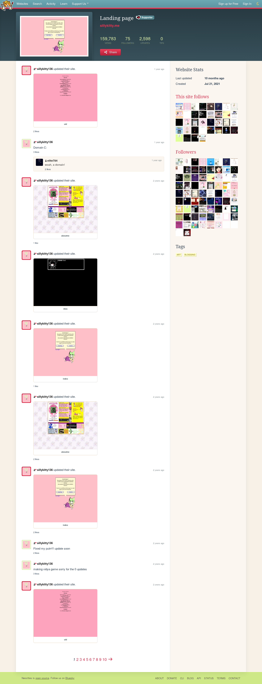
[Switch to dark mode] (258, 3)
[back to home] (7, 5)
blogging (190, 254)
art (179, 254)
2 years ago (158, 180)
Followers (186, 152)
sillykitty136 (45, 69)
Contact (234, 678)
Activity (51, 4)
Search (37, 4)
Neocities (27, 678)
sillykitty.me (109, 25)
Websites (22, 4)
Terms (221, 678)
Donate (172, 678)
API (199, 678)
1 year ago (159, 68)
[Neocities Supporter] (145, 17)
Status (209, 678)
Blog (190, 678)
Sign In (247, 4)
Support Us (79, 4)
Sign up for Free (228, 4)
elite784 (52, 160)
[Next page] (110, 659)
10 (104, 659)
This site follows (192, 96)
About (159, 678)
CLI (182, 678)
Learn (63, 4)
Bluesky (69, 678)
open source (42, 678)
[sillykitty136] (26, 70)
